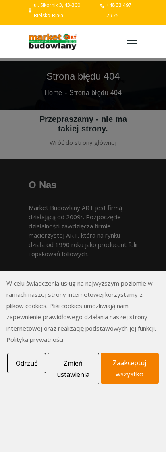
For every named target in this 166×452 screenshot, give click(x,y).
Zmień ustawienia (73, 369)
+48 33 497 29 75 (118, 10)
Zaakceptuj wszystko (129, 368)
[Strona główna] (53, 41)
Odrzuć (26, 363)
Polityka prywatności (34, 339)
